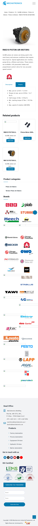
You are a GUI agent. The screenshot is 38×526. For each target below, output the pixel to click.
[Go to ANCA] (26, 292)
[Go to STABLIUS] (26, 285)
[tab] (9, 84)
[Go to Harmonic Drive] (26, 261)
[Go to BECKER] (11, 245)
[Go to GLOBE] (26, 245)
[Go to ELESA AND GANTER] (26, 322)
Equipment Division (16, 440)
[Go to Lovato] (11, 339)
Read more (10, 140)
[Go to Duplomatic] (15, 228)
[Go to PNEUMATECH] (26, 380)
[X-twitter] (18, 457)
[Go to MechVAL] (15, 318)
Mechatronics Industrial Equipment (23, 520)
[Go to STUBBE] (26, 212)
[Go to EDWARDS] (26, 339)
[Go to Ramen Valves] (11, 237)
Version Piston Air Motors (13, 191)
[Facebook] (11, 457)
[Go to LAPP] (26, 359)
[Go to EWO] (26, 252)
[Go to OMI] (26, 373)
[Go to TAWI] (11, 292)
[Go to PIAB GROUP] (26, 205)
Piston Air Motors (11, 187)
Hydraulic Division (16, 444)
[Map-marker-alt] (21, 457)
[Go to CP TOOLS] (11, 252)
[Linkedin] (5, 457)
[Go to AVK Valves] (15, 374)
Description (8, 85)
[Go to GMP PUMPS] (26, 270)
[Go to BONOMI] (26, 354)
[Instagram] (8, 457)
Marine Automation (16, 448)
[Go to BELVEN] (11, 270)
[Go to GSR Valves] (11, 205)
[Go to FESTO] (26, 346)
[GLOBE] (14, 76)
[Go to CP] (26, 237)
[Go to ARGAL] (26, 366)
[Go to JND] (11, 260)
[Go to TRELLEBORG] (15, 362)
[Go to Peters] (15, 347)
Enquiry (20, 85)
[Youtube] (14, 457)
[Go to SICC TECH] (26, 277)
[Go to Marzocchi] (15, 278)
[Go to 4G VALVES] (26, 299)
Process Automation (16, 437)
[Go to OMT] (15, 389)
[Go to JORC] (11, 329)
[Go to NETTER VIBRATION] (26, 220)
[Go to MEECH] (11, 220)
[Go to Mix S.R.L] (11, 212)
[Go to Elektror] (26, 317)
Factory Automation (16, 433)
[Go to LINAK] (15, 300)
